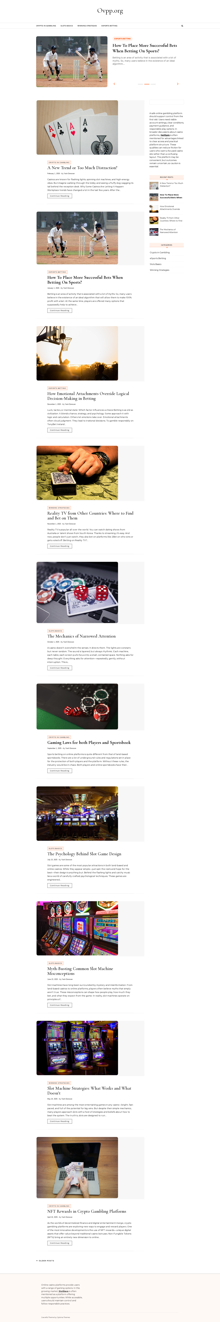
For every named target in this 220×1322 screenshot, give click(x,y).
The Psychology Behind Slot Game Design (84, 854)
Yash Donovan (69, 173)
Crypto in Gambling (46, 26)
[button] (140, 83)
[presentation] (114, 84)
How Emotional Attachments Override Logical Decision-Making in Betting (148, 48)
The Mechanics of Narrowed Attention (81, 636)
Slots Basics (67, 26)
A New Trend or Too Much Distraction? (82, 167)
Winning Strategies (87, 26)
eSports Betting (109, 26)
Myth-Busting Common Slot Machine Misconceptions (80, 971)
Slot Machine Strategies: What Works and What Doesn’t (89, 1091)
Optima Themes (63, 1317)
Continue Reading (59, 196)
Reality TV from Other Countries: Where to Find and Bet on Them (90, 516)
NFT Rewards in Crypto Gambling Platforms (86, 1211)
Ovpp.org (110, 10)
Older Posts (46, 1261)
